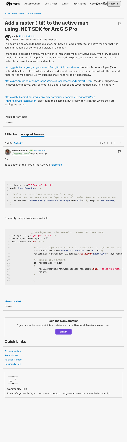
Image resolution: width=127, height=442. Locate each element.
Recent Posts (11, 355)
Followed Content (13, 359)
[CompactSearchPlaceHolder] (104, 3)
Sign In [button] (63, 331)
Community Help (13, 364)
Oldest (17, 143)
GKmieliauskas (20, 150)
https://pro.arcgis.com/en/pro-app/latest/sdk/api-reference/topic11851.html (49, 80)
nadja (15, 36)
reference (56, 164)
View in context (13, 301)
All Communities (13, 351)
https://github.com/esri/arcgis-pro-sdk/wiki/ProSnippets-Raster (42, 67)
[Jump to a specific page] (119, 143)
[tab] (11, 134)
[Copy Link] (55, 39)
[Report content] (119, 24)
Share (9, 122)
